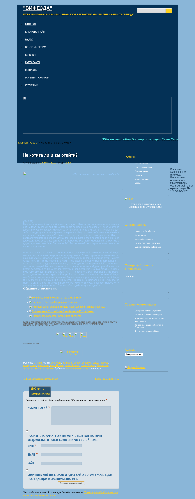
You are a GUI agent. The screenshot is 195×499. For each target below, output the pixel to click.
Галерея (30, 54)
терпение (28, 368)
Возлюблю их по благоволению (40, 379)
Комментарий (39, 407)
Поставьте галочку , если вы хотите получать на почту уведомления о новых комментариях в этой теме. (65, 438)
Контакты (31, 70)
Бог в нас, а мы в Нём (68, 297)
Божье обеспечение (144, 239)
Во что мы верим (35, 47)
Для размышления (143, 167)
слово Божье (88, 365)
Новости (138, 175)
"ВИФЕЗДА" (37, 8)
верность (56, 362)
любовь (104, 362)
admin (68, 162)
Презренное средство (69, 316)
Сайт (31, 463)
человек (39, 368)
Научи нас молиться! (107, 379)
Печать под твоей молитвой (147, 243)
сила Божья (57, 365)
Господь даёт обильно (145, 231)
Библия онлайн (35, 32)
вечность (67, 362)
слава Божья (72, 365)
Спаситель (102, 365)
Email (33, 454)
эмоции (49, 368)
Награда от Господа (65, 302)
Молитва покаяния (37, 77)
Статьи (34, 142)
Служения (31, 85)
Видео (29, 39)
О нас (157, 331)
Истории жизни (141, 171)
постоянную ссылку (77, 368)
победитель (29, 365)
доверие (86, 362)
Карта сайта (32, 62)
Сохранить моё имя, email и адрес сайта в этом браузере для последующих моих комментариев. (70, 477)
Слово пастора (141, 179)
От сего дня (140, 235)
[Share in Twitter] (59, 337)
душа (96, 362)
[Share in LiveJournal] (77, 337)
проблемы (43, 365)
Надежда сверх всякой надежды (87, 306)
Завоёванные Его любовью (78, 311)
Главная (30, 24)
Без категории (141, 163)
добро (77, 362)
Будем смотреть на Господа (148, 247)
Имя (32, 445)
